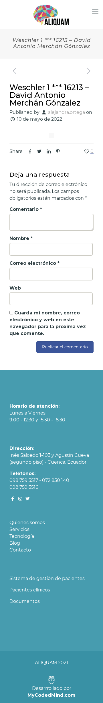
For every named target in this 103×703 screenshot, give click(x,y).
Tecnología (21, 536)
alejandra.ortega (66, 112)
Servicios (19, 529)
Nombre (21, 238)
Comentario (25, 209)
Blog (14, 543)
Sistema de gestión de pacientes (47, 578)
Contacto (20, 550)
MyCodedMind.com (51, 695)
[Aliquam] (51, 14)
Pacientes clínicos (29, 590)
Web (15, 288)
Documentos (24, 601)
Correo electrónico (34, 263)
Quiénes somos (27, 522)
